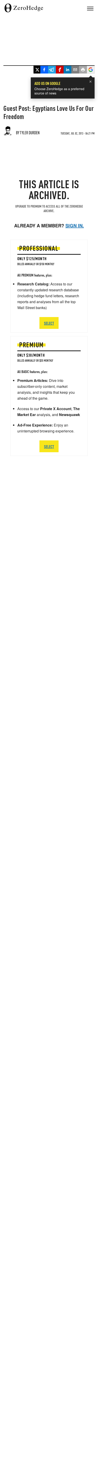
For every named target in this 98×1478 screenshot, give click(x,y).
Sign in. (74, 225)
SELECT (49, 446)
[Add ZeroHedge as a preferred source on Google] (91, 70)
